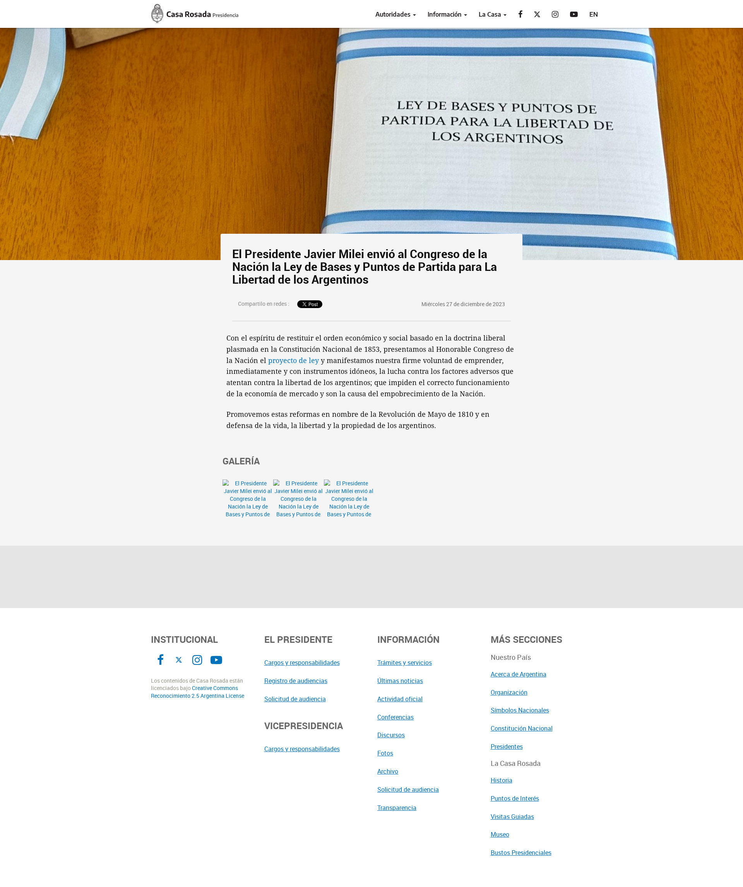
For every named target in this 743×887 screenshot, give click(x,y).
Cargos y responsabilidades (302, 662)
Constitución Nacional (522, 728)
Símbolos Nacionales (520, 710)
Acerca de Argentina (518, 674)
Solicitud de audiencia (295, 699)
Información (445, 14)
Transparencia (396, 807)
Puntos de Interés (515, 798)
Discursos (391, 735)
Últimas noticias (400, 680)
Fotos (385, 753)
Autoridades (393, 14)
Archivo (387, 771)
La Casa (491, 14)
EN (593, 14)
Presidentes (507, 746)
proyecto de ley (293, 360)
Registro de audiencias (295, 680)
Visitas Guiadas (512, 816)
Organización (509, 692)
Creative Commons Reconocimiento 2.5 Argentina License (197, 692)
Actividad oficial (400, 699)
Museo (500, 834)
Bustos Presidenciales (521, 852)
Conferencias (395, 717)
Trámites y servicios (404, 662)
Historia (501, 780)
